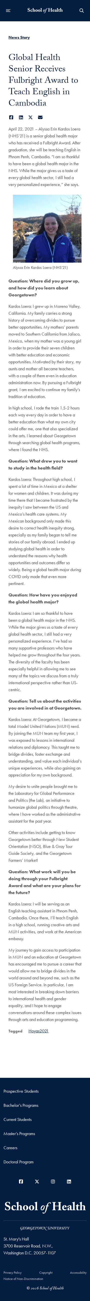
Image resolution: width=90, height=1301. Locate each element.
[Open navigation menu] (8, 10)
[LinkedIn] (21, 117)
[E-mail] (40, 117)
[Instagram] (53, 1181)
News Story (19, 37)
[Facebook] (11, 117)
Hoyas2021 (38, 1031)
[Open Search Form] (82, 10)
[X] (31, 117)
